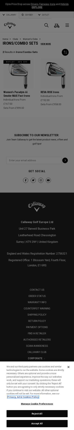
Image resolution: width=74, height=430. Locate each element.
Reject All (37, 413)
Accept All (37, 423)
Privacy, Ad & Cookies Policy (23, 397)
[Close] (68, 367)
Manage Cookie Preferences (37, 403)
